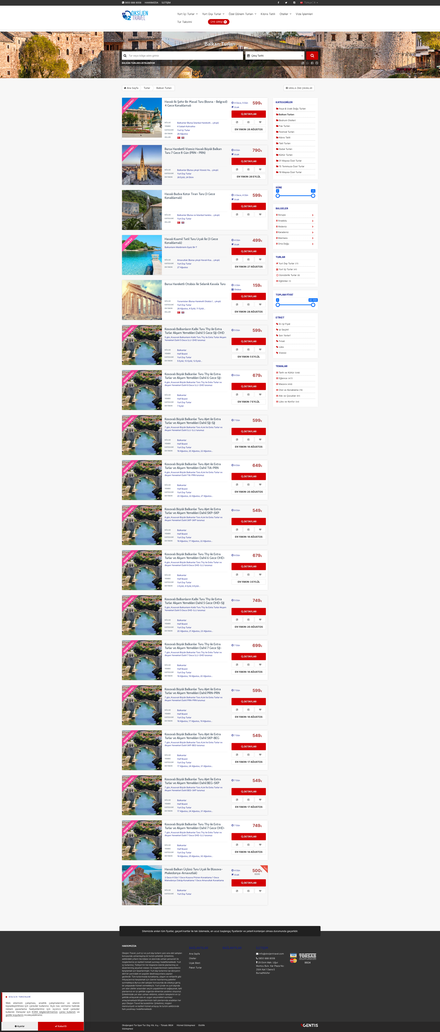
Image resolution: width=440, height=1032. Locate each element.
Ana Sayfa (132, 87)
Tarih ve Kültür (289, 372)
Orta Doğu (283, 243)
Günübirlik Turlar (289, 275)
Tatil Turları (284, 143)
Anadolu (282, 220)
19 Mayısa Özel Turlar (290, 172)
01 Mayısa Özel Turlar (290, 160)
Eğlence (285, 378)
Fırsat (281, 341)
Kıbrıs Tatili (268, 14)
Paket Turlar (195, 967)
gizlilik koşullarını (15, 1015)
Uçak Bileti (194, 963)
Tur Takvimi (184, 22)
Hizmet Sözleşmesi (186, 1025)
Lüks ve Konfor (288, 401)
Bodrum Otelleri (287, 120)
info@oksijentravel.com (271, 953)
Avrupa (281, 214)
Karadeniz (283, 232)
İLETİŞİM (166, 2)
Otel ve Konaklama (290, 390)
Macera (285, 384)
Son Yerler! (284, 335)
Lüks (281, 347)
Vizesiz (282, 352)
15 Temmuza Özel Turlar (291, 166)
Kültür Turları (285, 154)
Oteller (284, 14)
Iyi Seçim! (283, 329)
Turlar (147, 87)
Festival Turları (286, 131)
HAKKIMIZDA (151, 2)
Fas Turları (284, 126)
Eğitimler (284, 281)
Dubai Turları (285, 149)
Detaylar (249, 114)
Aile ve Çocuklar (289, 395)
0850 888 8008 (133, 2)
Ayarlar (21, 1026)
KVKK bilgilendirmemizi (44, 1012)
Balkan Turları (164, 87)
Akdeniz (282, 226)
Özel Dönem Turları (241, 14)
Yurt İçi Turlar (186, 14)
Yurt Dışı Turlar (211, 14)
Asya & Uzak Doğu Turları (292, 108)
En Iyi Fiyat (284, 324)
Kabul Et (62, 1026)
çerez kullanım (67, 1012)
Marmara (282, 238)
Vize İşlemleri (304, 14)
